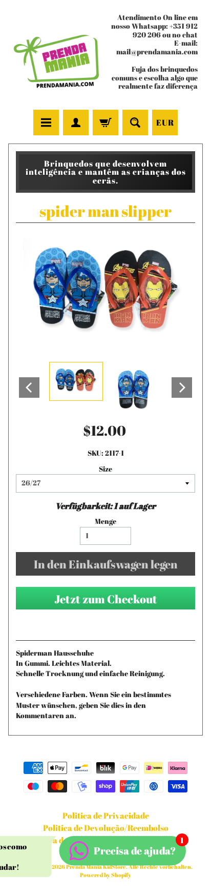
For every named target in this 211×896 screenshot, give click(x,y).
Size (105, 469)
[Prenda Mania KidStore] (57, 56)
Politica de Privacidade (105, 815)
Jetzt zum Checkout (105, 599)
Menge (105, 521)
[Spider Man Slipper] (76, 381)
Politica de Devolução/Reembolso (105, 827)
